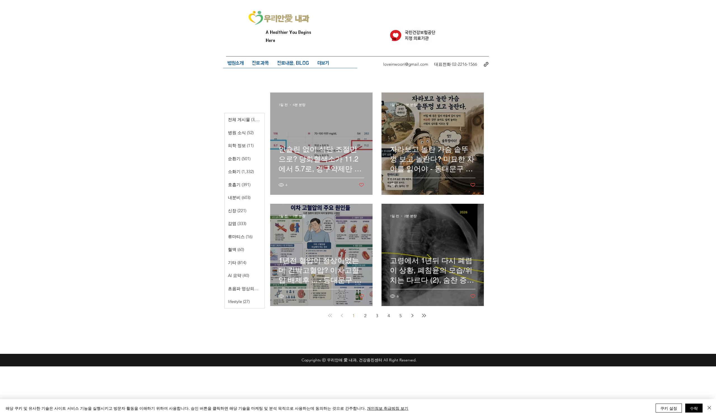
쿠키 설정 (668, 408)
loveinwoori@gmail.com (405, 64)
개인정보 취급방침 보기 (387, 408)
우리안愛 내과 (286, 19)
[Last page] (424, 316)
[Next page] (412, 316)
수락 (694, 408)
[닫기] (709, 408)
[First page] (330, 316)
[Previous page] (342, 316)
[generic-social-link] (486, 64)
